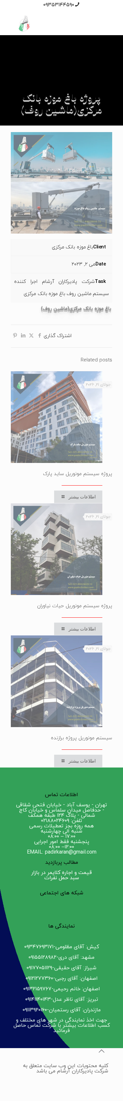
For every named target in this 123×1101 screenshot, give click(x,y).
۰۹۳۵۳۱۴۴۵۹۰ (58, 5)
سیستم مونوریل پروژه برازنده (81, 738)
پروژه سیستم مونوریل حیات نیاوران (74, 606)
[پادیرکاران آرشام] (61, 23)
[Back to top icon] (101, 1052)
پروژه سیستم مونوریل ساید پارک (77, 473)
